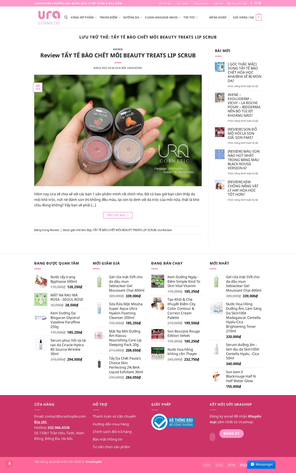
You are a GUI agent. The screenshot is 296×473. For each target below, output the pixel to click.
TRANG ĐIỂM (108, 17)
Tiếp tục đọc (118, 215)
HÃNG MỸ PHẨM (82, 17)
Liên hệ (218, 3)
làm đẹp (86, 230)
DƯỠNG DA (131, 17)
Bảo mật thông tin (107, 439)
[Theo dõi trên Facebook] (251, 3)
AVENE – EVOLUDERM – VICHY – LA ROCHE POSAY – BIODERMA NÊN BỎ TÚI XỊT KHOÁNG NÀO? (244, 105)
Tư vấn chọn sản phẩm (111, 446)
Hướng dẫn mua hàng (111, 424)
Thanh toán (201, 3)
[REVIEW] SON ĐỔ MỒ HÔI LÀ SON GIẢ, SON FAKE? (242, 133)
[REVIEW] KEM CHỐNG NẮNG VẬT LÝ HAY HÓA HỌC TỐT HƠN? (243, 188)
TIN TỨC (189, 17)
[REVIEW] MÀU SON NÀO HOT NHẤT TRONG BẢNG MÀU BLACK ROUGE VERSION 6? (244, 159)
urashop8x (134, 67)
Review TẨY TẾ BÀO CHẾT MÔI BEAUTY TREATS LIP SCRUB (118, 55)
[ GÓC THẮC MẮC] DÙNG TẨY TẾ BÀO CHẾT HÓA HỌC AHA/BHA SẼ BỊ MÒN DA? (244, 72)
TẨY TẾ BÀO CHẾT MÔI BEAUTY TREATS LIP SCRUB (124, 230)
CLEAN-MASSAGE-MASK (161, 17)
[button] (237, 3)
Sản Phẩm (165, 3)
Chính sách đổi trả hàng (112, 431)
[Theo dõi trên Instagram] (255, 3)
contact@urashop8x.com (65, 416)
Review (118, 49)
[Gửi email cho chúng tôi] (259, 3)
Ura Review (164, 230)
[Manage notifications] (9, 463)
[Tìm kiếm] (66, 17)
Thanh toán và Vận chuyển (114, 416)
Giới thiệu (182, 3)
